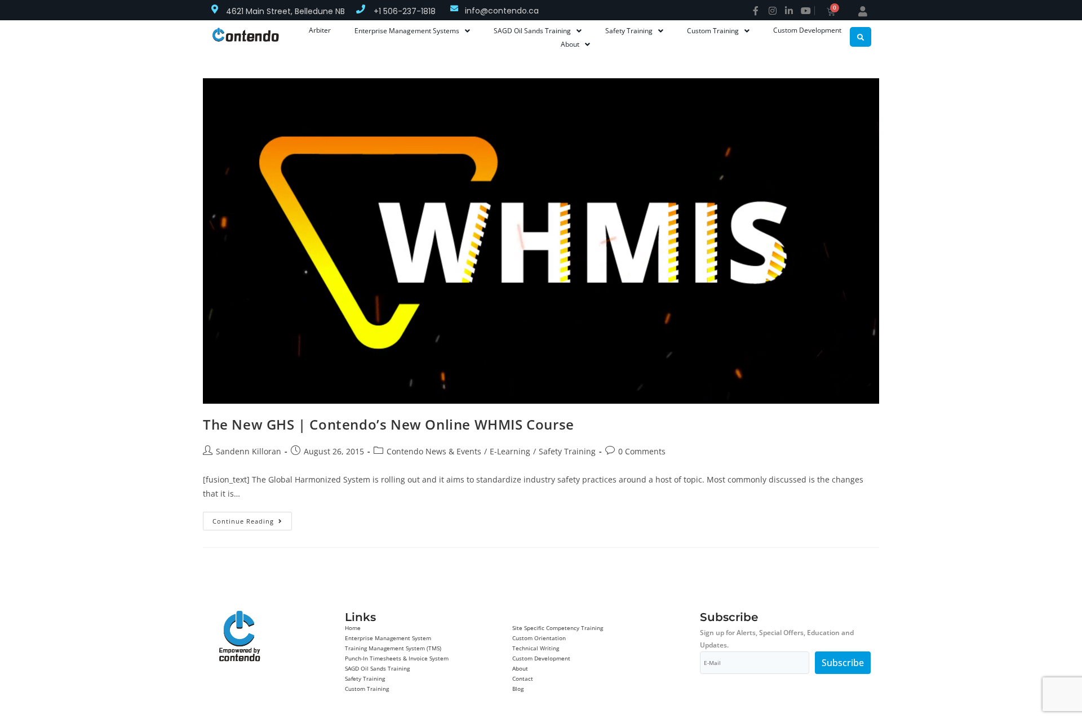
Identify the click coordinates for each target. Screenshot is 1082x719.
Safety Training (567, 451)
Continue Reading (252, 518)
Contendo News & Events (434, 451)
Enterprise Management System (388, 638)
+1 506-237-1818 (405, 11)
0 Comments (642, 451)
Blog (518, 689)
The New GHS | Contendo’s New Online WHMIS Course (388, 424)
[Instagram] (772, 10)
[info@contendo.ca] (454, 8)
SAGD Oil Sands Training (377, 668)
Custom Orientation (539, 638)
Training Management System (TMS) (393, 648)
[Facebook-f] (755, 10)
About (520, 668)
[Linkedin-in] (788, 10)
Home (353, 628)
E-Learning (510, 451)
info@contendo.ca (502, 10)
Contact (522, 678)
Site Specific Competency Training (557, 628)
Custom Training (367, 689)
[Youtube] (805, 10)
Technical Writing (535, 648)
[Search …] (860, 37)
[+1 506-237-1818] (360, 9)
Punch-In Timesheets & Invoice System (397, 658)
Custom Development (541, 658)
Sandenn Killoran (248, 451)
